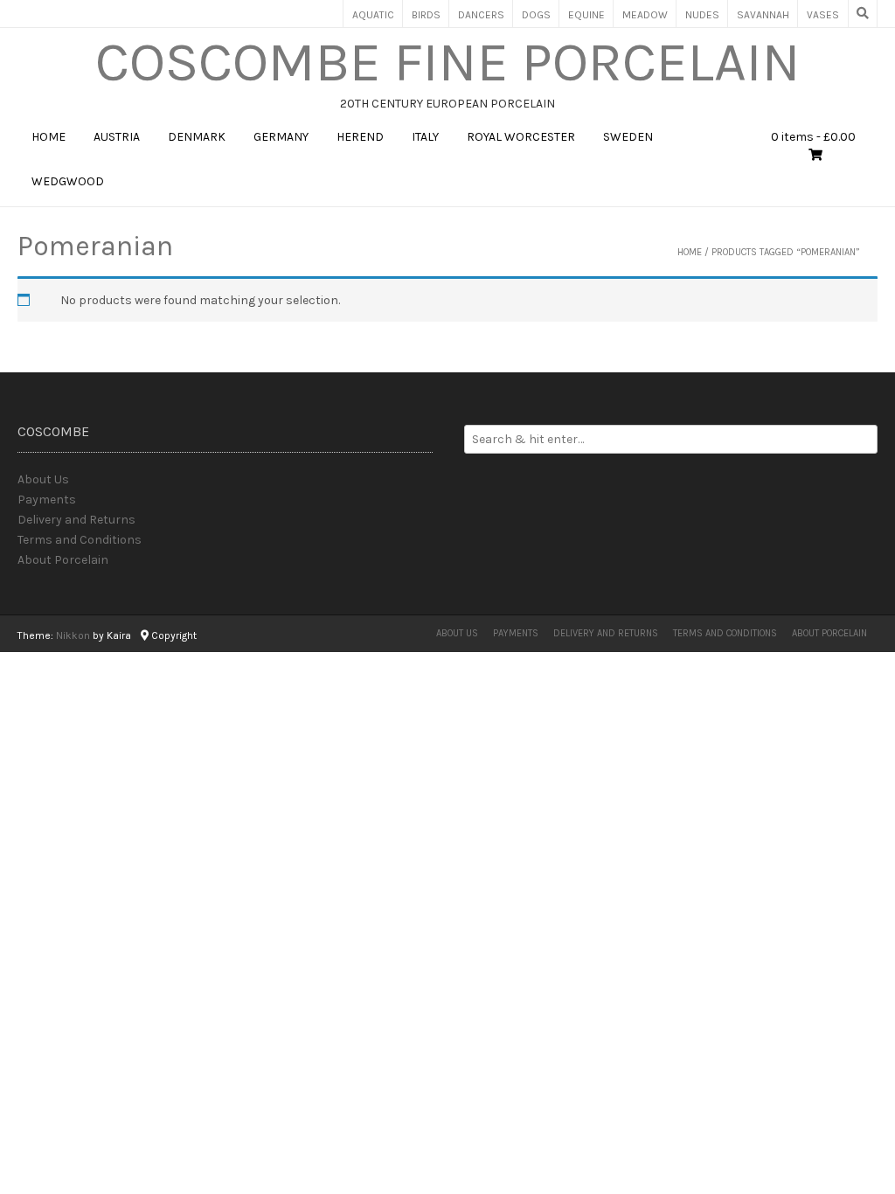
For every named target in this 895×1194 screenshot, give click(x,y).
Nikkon (73, 635)
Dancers (481, 15)
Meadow (645, 15)
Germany (281, 136)
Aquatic (373, 15)
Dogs (536, 15)
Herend (360, 136)
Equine (586, 15)
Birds (426, 15)
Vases (823, 15)
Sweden (628, 136)
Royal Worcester (521, 136)
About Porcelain (62, 559)
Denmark (196, 136)
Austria (117, 136)
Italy (425, 136)
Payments (46, 499)
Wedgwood (67, 181)
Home (48, 136)
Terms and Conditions (79, 539)
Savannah (763, 15)
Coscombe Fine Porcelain (448, 62)
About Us (43, 479)
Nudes (702, 15)
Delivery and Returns (76, 519)
